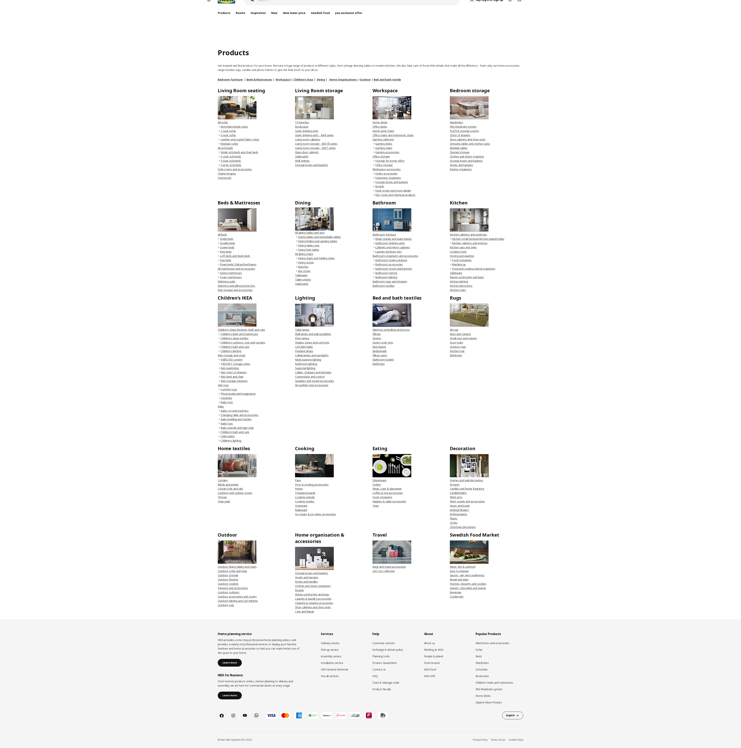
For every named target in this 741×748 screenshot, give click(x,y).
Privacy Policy (480, 739)
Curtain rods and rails (230, 488)
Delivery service (330, 643)
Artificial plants (458, 514)
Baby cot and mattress (235, 411)
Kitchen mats (458, 290)
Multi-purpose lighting (308, 359)
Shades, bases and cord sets (312, 342)
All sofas (223, 122)
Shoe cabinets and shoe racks (467, 139)
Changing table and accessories (239, 415)
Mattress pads (226, 281)
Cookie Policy (516, 739)
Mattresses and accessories (492, 643)
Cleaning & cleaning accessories (314, 603)
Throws (222, 497)
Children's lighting (231, 351)
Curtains (223, 480)
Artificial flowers (459, 510)
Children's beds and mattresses (239, 334)
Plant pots (456, 497)
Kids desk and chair (232, 376)
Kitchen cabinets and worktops (468, 234)
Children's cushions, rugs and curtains (243, 342)
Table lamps (302, 330)
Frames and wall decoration (466, 480)
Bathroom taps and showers (390, 281)
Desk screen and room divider (393, 190)
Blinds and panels (228, 484)
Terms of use (498, 739)
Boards (379, 186)
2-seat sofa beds (231, 156)
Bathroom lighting (386, 277)
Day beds (225, 260)
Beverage (455, 592)
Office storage (381, 156)
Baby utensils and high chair (237, 428)
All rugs (454, 330)
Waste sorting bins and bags (467, 277)
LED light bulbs (304, 347)
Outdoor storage (228, 575)
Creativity (226, 398)
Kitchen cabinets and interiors (470, 243)
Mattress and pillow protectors (236, 286)
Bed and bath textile (387, 79)
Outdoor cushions (228, 592)
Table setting (303, 279)
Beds (479, 656)
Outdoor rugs (458, 347)
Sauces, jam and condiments (467, 575)
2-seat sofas (228, 131)
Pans (298, 480)
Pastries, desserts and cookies (468, 584)
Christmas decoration (463, 527)
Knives (299, 488)
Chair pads (224, 501)
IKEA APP (429, 676)
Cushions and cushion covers (235, 493)
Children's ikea (303, 79)
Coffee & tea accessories (388, 493)
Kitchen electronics (461, 286)
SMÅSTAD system (232, 359)
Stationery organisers (388, 178)
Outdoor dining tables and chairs (237, 567)
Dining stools (306, 262)
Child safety (228, 436)
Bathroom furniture (384, 234)
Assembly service (331, 656)
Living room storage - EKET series (315, 148)
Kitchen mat (457, 351)
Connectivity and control (309, 376)
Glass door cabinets (307, 152)
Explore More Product (489, 702)
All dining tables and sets (309, 232)
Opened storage (459, 152)
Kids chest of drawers (234, 372)
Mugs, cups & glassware (387, 488)
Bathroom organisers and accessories (395, 256)
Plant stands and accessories (467, 501)
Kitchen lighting (459, 281)
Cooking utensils (305, 497)
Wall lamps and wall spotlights (313, 334)
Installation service (332, 663)
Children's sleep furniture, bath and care (241, 330)
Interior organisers (461, 169)
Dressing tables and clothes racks (470, 144)
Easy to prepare (459, 571)
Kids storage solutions (234, 381)
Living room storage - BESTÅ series (316, 144)
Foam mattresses (231, 277)
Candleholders (458, 493)
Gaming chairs (383, 148)
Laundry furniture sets (388, 251)
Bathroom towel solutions (391, 260)
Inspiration (258, 13)
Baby (221, 406)
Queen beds (227, 247)
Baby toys (227, 402)
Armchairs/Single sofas (234, 126)
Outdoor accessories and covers (237, 596)
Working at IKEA (433, 649)
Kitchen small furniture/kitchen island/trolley (478, 239)
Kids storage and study (231, 355)
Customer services (383, 643)
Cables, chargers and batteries (313, 372)
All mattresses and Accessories (236, 269)
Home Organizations (343, 79)
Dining (321, 79)
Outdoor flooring (228, 579)
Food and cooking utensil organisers (473, 269)
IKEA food (430, 669)
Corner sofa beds (231, 165)
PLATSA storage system (464, 131)
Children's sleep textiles (234, 338)
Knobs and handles (306, 581)
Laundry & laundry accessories (313, 599)
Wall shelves (302, 161)
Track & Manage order (385, 682)
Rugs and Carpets (460, 334)
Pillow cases (380, 355)
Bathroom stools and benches (393, 269)
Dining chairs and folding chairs (316, 258)
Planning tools (380, 656)
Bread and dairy (459, 579)
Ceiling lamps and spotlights (311, 355)
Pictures (455, 484)
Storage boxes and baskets (311, 165)
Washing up (459, 264)
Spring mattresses (231, 273)
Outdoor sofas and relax (232, 571)
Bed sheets (379, 347)
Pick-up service (329, 649)
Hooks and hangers (461, 165)
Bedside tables (458, 148)
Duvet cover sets (383, 342)
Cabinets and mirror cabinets (392, 247)
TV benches (302, 122)
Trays (376, 506)
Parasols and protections (233, 588)
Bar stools (304, 271)
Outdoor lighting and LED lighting (237, 601)
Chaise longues (227, 173)
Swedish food (320, 13)
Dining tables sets (308, 245)
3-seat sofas (228, 135)
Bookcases (301, 126)
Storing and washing (462, 256)
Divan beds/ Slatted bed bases (238, 264)
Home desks (380, 122)
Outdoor (365, 79)
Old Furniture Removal (334, 669)
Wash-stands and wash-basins (393, 239)
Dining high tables (308, 250)
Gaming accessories (387, 152)
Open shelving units (306, 131)
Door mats (456, 342)
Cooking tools (458, 251)
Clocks (454, 523)
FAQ (375, 676)
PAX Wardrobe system (463, 126)
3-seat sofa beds (231, 161)
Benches (303, 267)
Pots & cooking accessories (311, 484)
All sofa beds (225, 148)
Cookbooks (457, 596)
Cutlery (377, 484)
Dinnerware (379, 480)
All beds (222, 234)
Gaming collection (383, 139)
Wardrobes (456, 122)
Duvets (377, 338)
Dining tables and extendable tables (319, 237)
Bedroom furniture (230, 79)
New (274, 13)
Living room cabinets (307, 139)
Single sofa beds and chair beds (239, 152)
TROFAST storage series (235, 364)
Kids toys (223, 385)
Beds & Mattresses (259, 79)
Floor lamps (302, 338)
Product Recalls (381, 689)
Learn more (230, 662)
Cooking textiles (304, 501)
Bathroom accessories (389, 264)
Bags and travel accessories (389, 567)
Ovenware (301, 506)
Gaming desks (383, 144)
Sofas (479, 649)
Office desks (380, 126)
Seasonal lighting (305, 368)
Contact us (379, 669)
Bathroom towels (383, 359)
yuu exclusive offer (348, 13)
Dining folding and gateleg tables (317, 241)
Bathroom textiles (384, 286)
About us (429, 643)
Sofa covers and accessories (235, 169)
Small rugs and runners (463, 338)
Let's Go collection (384, 571)
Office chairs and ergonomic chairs (393, 135)
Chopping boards (305, 493)
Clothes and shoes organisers (312, 586)
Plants (453, 518)
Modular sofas (229, 144)
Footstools (224, 178)
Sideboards (301, 156)
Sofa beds (482, 669)
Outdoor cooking (228, 584)
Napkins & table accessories (389, 501)
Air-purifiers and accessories (311, 385)
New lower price (294, 13)
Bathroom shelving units (390, 243)
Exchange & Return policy (387, 649)
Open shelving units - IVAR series (314, 135)
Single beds (226, 239)
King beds (226, 251)
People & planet (433, 656)
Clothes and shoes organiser (467, 156)
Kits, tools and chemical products (395, 195)
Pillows (377, 334)
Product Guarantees (384, 663)
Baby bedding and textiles (236, 419)
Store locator (432, 663)
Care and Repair (304, 611)
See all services (330, 676)
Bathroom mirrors (386, 273)
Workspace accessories (387, 169)
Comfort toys (229, 389)
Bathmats (379, 364)
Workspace (283, 79)
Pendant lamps (304, 351)
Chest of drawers (460, 135)
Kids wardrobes (230, 368)
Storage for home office (389, 161)
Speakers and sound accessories (314, 381)
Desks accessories (386, 173)
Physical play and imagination (238, 394)
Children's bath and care (235, 347)
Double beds (227, 243)
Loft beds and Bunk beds (235, 256)
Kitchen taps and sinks (463, 247)
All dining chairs (304, 254)
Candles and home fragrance (467, 488)
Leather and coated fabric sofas (240, 139)
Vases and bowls (460, 506)
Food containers (462, 260)
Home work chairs (383, 131)
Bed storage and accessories (235, 290)
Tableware (301, 275)
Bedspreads (380, 351)
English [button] (510, 715)
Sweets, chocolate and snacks (468, 588)
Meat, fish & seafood (462, 567)
